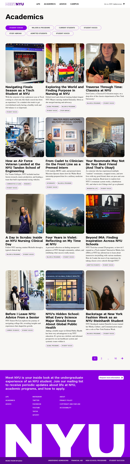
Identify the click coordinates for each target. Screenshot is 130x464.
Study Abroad (64, 110)
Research (27, 184)
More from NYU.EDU (14, 461)
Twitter (36, 400)
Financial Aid (77, 460)
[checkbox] (16, 27)
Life (38, 4)
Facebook (37, 404)
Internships (51, 183)
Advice (63, 4)
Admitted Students (93, 265)
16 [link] (115, 358)
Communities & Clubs (14, 184)
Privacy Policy (66, 400)
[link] (122, 358)
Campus (74, 4)
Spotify (36, 415)
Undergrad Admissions (58, 460)
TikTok (35, 411)
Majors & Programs (68, 106)
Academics (50, 4)
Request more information (110, 378)
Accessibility (65, 408)
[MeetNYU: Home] (15, 3)
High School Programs (96, 460)
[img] (25, 63)
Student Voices (12, 112)
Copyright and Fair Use (70, 404)
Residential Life (92, 188)
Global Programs (53, 106)
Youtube (36, 408)
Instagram (37, 397)
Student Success (116, 460)
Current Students (13, 330)
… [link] (108, 358)
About (62, 397)
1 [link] (94, 358)
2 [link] (101, 358)
